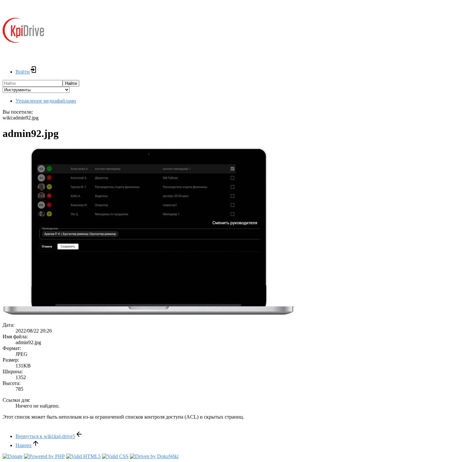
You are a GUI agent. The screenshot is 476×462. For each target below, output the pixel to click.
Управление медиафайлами (46, 101)
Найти (71, 83)
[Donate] (13, 456)
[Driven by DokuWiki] (154, 456)
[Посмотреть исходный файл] (148, 314)
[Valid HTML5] (83, 456)
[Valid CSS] (115, 456)
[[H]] (23, 47)
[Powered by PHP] (44, 456)
